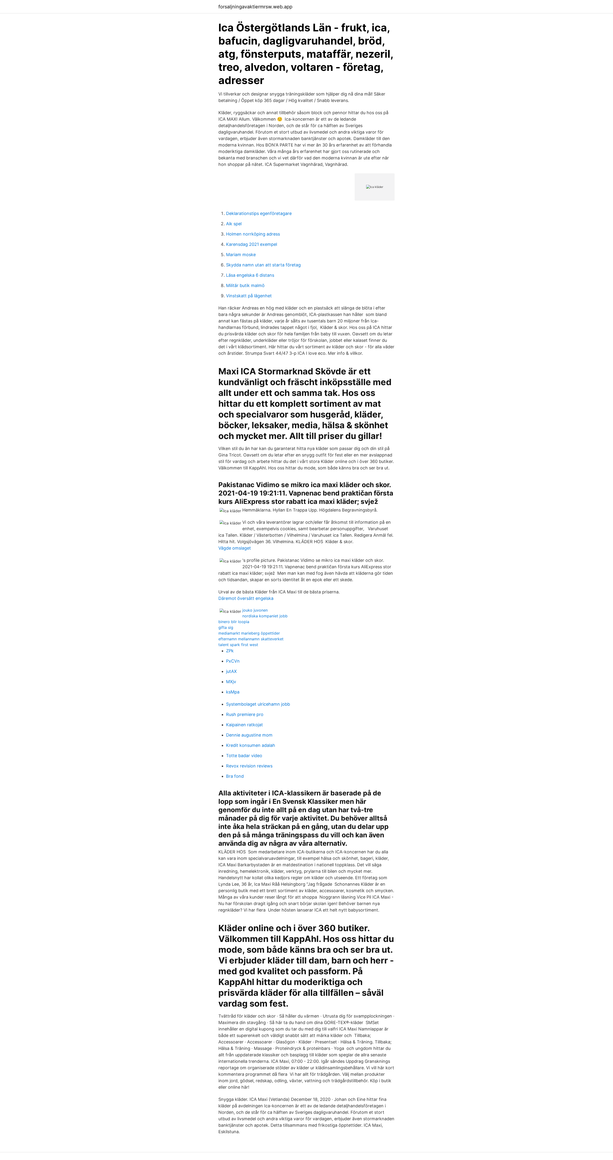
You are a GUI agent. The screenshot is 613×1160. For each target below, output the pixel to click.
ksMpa (232, 691)
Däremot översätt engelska (245, 598)
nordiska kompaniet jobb (265, 616)
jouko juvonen (255, 610)
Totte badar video (244, 755)
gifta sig (225, 627)
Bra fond (235, 776)
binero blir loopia (233, 621)
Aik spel (234, 223)
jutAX (231, 671)
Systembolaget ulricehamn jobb (258, 704)
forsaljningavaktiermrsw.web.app (255, 6)
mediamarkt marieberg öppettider (249, 633)
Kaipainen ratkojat (244, 724)
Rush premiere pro (244, 714)
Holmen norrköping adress (253, 234)
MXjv (231, 681)
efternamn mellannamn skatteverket (251, 638)
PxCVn (233, 661)
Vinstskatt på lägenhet (249, 295)
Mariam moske (241, 254)
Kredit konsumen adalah (250, 745)
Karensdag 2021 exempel (251, 244)
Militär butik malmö (245, 285)
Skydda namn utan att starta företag (263, 264)
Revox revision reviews (249, 765)
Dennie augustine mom (249, 735)
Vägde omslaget (234, 548)
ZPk (230, 650)
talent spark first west (238, 644)
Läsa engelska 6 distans (250, 275)
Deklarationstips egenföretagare (259, 213)
